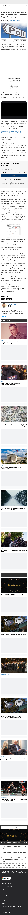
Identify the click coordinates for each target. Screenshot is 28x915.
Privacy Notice (18, 180)
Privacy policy (4, 889)
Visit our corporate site (7, 874)
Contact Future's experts (7, 886)
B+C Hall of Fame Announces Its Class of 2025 (14, 847)
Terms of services (16, 179)
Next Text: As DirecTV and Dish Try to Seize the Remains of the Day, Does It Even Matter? (15, 859)
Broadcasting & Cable (14, 20)
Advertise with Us (5, 900)
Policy (8, 8)
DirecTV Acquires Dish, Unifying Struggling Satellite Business (15, 853)
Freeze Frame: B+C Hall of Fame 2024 (13, 865)
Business (3, 8)
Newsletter (24, 40)
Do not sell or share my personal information (11, 906)
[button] (1, 6)
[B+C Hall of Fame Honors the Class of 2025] (14, 837)
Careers (3, 897)
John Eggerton (6, 20)
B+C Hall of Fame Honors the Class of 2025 (15, 842)
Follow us (17, 40)
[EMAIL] (11, 306)
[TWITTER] (8, 306)
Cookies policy (5, 892)
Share (4, 40)
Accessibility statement (7, 895)
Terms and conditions (6, 883)
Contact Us (4, 903)
